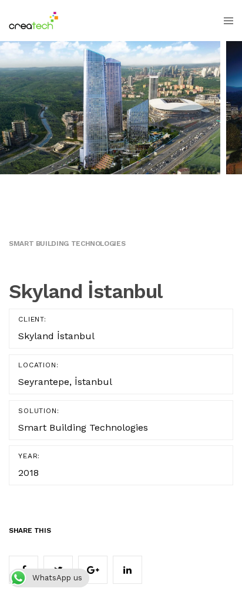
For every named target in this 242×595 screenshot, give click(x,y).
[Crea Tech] (34, 20)
